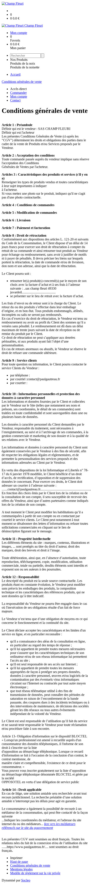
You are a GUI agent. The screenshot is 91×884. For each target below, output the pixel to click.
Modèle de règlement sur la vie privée (35, 873)
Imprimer (16, 858)
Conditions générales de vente (22, 81)
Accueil (15, 74)
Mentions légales (21, 869)
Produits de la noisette (24, 67)
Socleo (25, 880)
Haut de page (19, 861)
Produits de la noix (22, 63)
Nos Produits (19, 59)
